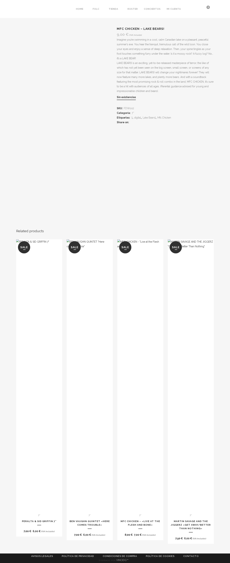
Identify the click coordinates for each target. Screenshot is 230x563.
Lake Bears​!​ (149, 117)
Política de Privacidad (78, 556)
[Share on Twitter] (137, 122)
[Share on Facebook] (132, 122)
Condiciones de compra (120, 556)
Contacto (191, 556)
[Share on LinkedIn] (141, 122)
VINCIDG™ (122, 560)
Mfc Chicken (164, 117)
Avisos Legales (42, 556)
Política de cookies (160, 556)
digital (137, 117)
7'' (133, 113)
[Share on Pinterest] (145, 122)
